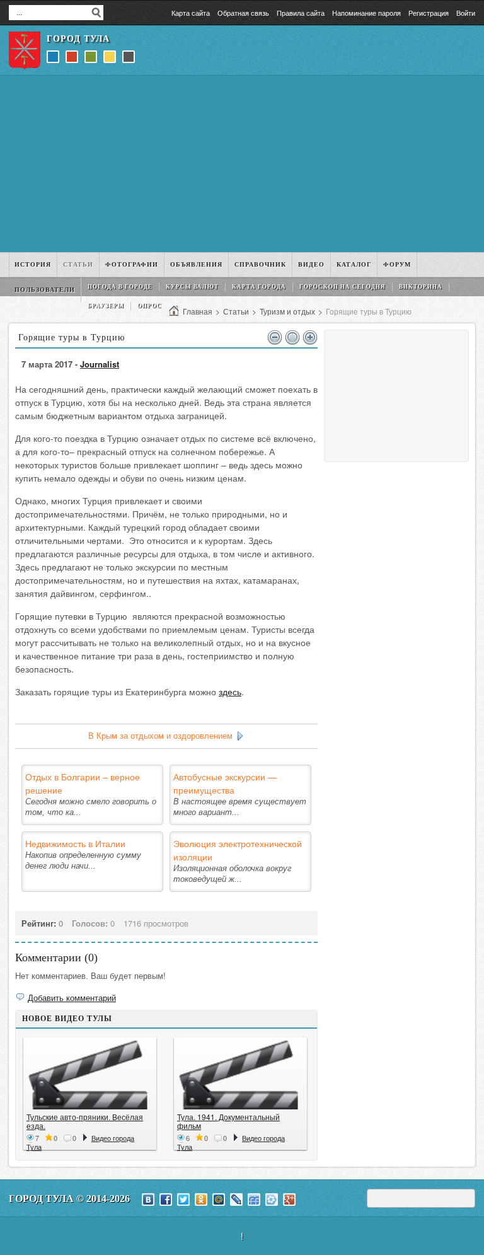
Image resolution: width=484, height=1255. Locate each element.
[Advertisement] (242, 164)
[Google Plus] (289, 1199)
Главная (197, 311)
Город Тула (78, 38)
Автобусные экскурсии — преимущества (225, 783)
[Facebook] (165, 1199)
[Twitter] (183, 1199)
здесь (230, 691)
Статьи (236, 311)
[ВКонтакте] (148, 1199)
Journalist (99, 364)
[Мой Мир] (218, 1199)
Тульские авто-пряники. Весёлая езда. (84, 1121)
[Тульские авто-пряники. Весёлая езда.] (89, 1075)
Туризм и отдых (287, 311)
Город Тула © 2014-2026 (69, 1198)
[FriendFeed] (254, 1199)
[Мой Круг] (271, 1199)
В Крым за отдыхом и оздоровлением (160, 736)
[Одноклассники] (201, 1199)
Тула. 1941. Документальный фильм (228, 1121)
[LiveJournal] (236, 1199)
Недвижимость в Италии (75, 843)
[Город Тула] (24, 50)
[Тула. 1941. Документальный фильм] (240, 1075)
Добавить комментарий (72, 997)
